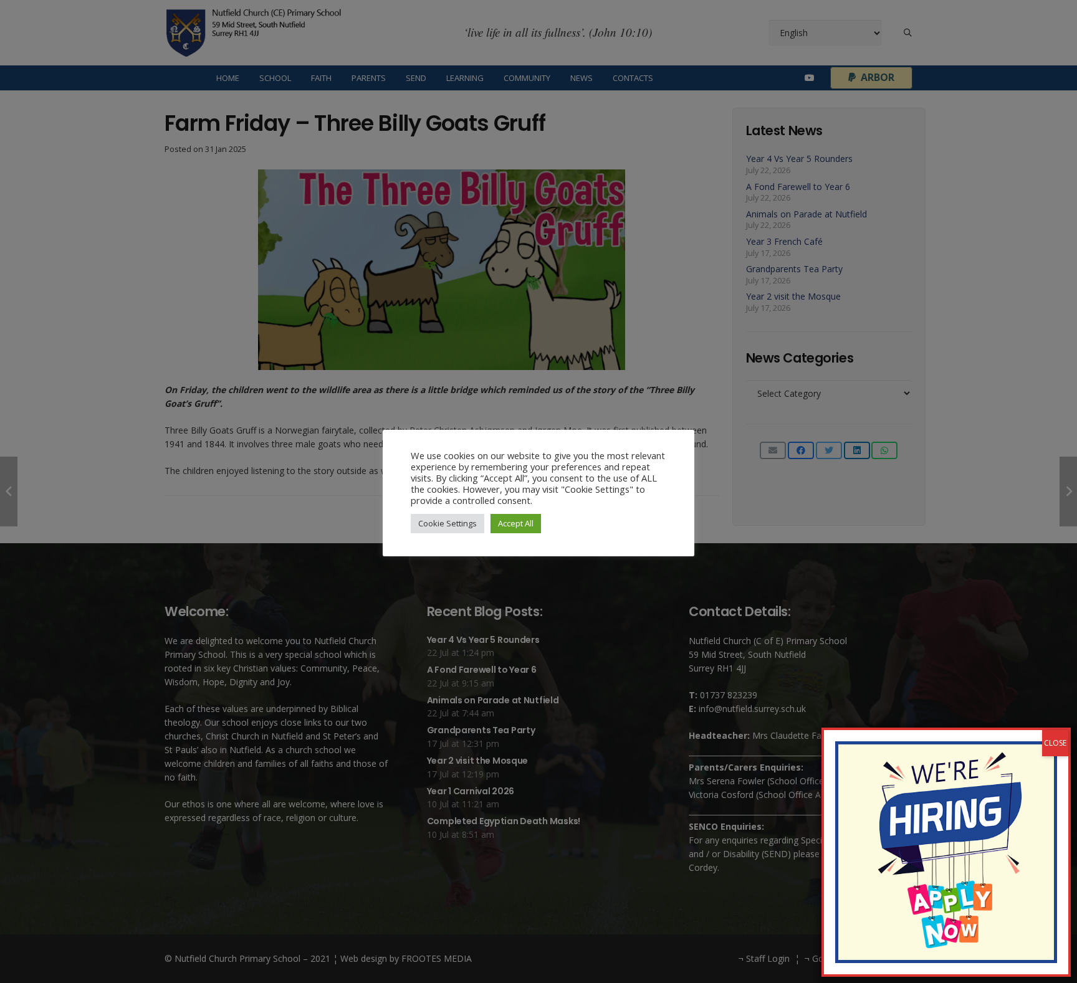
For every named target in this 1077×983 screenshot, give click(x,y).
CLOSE (1055, 743)
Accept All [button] (516, 523)
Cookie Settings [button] (447, 523)
